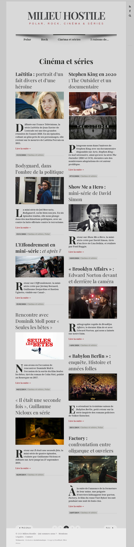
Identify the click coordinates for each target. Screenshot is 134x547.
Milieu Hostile (66, 15)
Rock (44, 39)
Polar (27, 39)
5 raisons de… (99, 39)
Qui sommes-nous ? (47, 533)
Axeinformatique (40, 540)
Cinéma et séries (69, 39)
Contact (29, 537)
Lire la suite (23, 148)
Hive (65, 540)
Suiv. (108, 528)
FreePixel (58, 540)
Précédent (26, 528)
